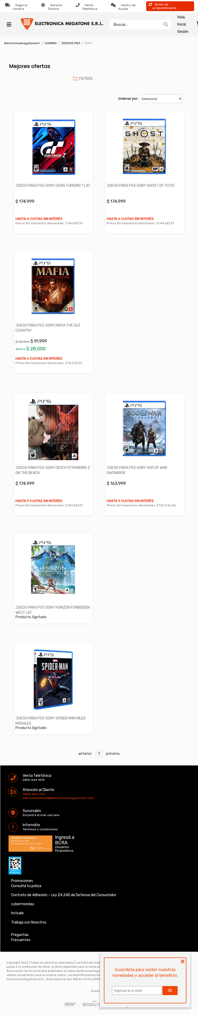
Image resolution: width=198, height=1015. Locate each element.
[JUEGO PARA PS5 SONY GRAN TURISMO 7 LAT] (53, 147)
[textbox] (135, 24)
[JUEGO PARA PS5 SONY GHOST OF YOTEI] (145, 147)
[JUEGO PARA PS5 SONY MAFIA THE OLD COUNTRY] (53, 286)
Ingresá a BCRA (64, 839)
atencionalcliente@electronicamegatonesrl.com (27, 798)
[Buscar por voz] (157, 24)
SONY (89, 43)
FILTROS (86, 78)
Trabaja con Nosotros (28, 922)
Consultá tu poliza (26, 886)
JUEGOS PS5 (70, 43)
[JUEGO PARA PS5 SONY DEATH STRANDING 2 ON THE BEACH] (53, 429)
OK (170, 990)
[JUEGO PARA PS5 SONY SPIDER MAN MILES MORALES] (53, 679)
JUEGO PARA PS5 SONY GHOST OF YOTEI (140, 185)
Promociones (22, 881)
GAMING (51, 43)
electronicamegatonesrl (22, 43)
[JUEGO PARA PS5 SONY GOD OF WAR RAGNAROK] (145, 429)
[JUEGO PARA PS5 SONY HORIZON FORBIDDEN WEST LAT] (53, 569)
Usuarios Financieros (64, 849)
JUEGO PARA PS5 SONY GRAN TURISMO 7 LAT (52, 185)
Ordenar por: (128, 98)
